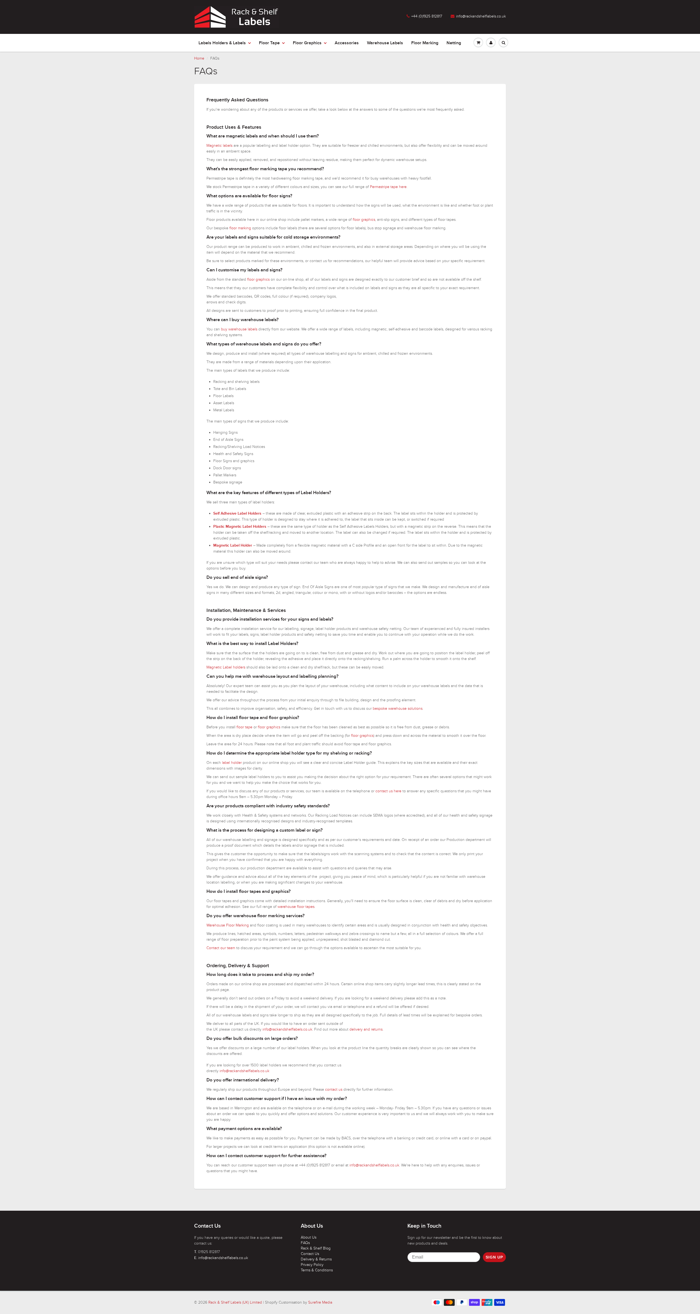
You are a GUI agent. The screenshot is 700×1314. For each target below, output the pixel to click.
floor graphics (364, 219)
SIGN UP (494, 1257)
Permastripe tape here (388, 186)
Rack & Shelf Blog (316, 1248)
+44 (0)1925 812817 (426, 16)
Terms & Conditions (317, 1270)
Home (199, 58)
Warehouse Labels (385, 43)
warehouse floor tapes (296, 906)
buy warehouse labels (239, 329)
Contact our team (220, 948)
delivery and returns (366, 1029)
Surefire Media (320, 1302)
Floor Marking (424, 43)
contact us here (388, 791)
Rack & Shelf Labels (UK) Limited (235, 1302)
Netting (454, 43)
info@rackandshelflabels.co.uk (481, 16)
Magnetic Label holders (225, 667)
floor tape (244, 727)
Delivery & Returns (316, 1259)
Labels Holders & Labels (222, 43)
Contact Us (310, 1253)
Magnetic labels (219, 145)
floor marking (240, 228)
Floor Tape (269, 43)
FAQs (305, 1242)
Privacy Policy (312, 1264)
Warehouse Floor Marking (227, 925)
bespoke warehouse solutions (397, 708)
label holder (232, 762)
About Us (308, 1237)
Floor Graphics (307, 43)
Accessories (347, 43)
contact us (333, 1089)
